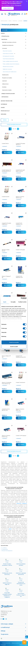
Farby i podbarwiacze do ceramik (10, 61)
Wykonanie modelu (6, 90)
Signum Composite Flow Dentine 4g (6, 383)
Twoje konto (4, 634)
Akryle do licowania (7, 51)
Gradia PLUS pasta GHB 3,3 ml (6, 224)
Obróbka (4, 87)
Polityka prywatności (6, 642)
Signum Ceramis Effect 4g (20, 409)
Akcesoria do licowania (8, 66)
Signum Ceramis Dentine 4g (20, 197)
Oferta (3, 33)
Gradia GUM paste (20, 249)
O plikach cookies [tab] (22, 301)
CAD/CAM (4, 81)
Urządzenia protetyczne (7, 45)
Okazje (3, 107)
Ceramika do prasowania (8, 58)
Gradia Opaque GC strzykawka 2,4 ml (6, 170)
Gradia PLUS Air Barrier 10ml (6, 409)
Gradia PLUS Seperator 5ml (19, 277)
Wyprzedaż (4, 104)
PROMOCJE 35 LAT (5, 110)
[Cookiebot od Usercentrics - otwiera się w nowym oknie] (21, 298)
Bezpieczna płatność (16, 642)
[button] (24, 642)
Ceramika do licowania (8, 53)
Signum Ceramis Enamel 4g (6, 436)
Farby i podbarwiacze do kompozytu (11, 64)
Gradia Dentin (5, 143)
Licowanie (4, 48)
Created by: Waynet (23, 644)
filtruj (5, 120)
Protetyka (4, 39)
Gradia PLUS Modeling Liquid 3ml (21, 356)
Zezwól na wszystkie (14, 342)
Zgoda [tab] (4, 301)
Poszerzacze (5, 549)
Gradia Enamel (5, 196)
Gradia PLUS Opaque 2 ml (19, 224)
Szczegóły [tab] (13, 301)
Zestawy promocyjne (6, 100)
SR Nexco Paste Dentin (5, 250)
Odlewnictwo (5, 84)
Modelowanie (5, 74)
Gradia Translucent (20, 382)
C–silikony (4, 547)
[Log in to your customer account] (11, 133)
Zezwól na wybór (14, 346)
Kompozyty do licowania (8, 56)
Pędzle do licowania (7, 69)
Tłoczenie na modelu (7, 77)
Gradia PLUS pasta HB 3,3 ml (20, 144)
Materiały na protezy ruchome (9, 42)
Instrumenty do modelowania (9, 71)
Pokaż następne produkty (14, 124)
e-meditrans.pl (5, 627)
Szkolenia (3, 114)
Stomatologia (5, 36)
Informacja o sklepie (7, 624)
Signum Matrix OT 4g (6, 356)
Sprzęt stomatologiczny (8, 93)
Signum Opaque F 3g (6, 277)
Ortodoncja (4, 96)
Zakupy (3, 631)
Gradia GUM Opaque (21, 435)
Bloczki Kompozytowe (7, 550)
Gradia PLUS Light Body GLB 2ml (20, 170)
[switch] (25, 328)
